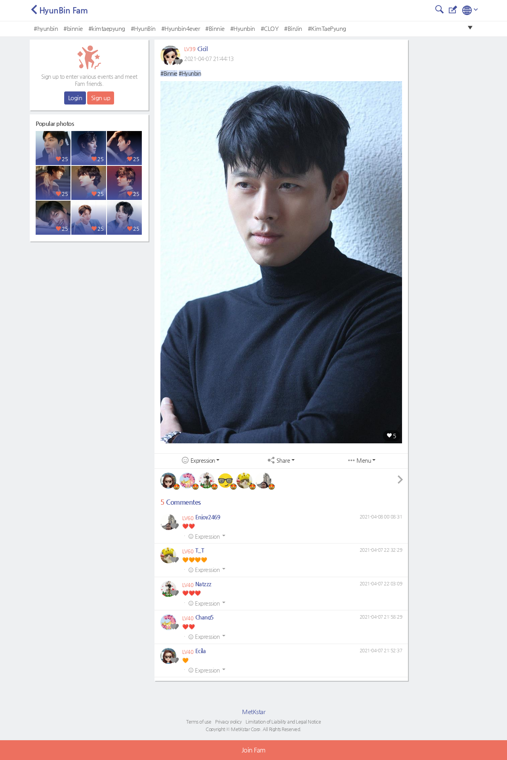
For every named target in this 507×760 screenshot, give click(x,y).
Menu (363, 461)
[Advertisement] (89, 294)
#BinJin (293, 28)
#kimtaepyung (106, 28)
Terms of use (198, 721)
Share (283, 461)
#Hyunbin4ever (180, 28)
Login (75, 97)
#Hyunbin (242, 28)
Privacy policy (228, 721)
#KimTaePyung (327, 28)
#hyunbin (46, 28)
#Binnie (215, 28)
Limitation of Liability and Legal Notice (283, 721)
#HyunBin (143, 28)
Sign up (101, 97)
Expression (203, 461)
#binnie (73, 28)
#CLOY (270, 28)
